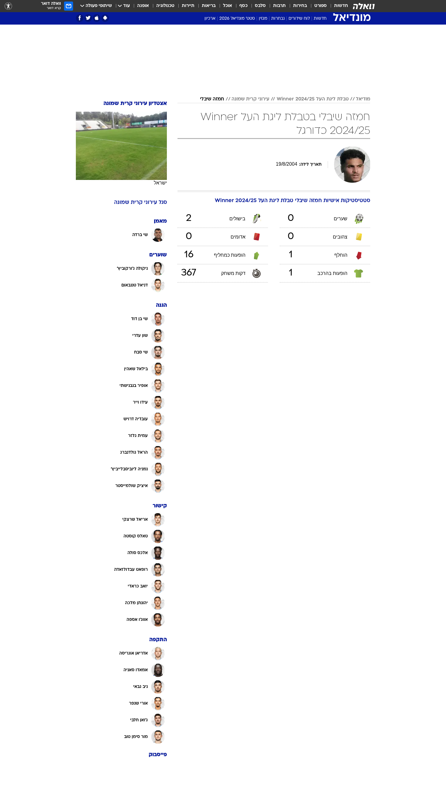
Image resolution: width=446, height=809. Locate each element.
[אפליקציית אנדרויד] (105, 18)
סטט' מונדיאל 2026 (237, 19)
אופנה (143, 6)
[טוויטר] (88, 18)
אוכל (227, 6)
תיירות (188, 6)
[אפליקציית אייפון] (96, 18)
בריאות (209, 6)
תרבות (279, 6)
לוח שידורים (299, 19)
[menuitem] (337, 6)
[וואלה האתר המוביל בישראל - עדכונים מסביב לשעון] (364, 6)
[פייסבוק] (79, 18)
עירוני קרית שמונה (250, 99)
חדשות (341, 6)
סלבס (260, 6)
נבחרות (278, 19)
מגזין (263, 19)
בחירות (300, 6)
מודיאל (363, 99)
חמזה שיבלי (212, 99)
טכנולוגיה (165, 6)
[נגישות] (8, 6)
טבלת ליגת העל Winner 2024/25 (313, 99)
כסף (243, 6)
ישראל (160, 182)
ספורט (320, 6)
